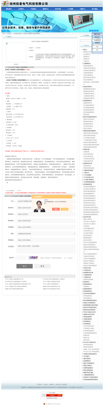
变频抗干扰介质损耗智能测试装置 (14, 289)
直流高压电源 (87, 165)
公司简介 (21, 9)
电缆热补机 (86, 335)
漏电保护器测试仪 (88, 347)
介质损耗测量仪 (40, 192)
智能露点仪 (86, 56)
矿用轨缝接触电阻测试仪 (90, 333)
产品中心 (45, 384)
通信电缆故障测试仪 (88, 110)
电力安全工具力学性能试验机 (91, 351)
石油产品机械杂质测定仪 (90, 254)
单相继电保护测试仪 (88, 98)
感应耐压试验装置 (88, 279)
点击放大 (16, 64)
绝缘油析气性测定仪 (88, 263)
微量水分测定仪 (87, 219)
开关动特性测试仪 (88, 126)
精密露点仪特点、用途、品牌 (91, 52)
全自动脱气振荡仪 (88, 233)
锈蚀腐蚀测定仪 (87, 237)
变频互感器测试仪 (88, 66)
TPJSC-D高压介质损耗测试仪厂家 (14, 279)
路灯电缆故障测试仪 (88, 112)
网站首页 (9, 9)
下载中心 (82, 9)
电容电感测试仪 (87, 296)
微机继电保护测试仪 (88, 91)
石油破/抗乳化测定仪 (89, 256)
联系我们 (64, 384)
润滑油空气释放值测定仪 (90, 265)
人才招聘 (70, 9)
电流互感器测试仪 (88, 75)
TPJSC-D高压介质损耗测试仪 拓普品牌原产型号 (18, 284)
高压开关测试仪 (87, 128)
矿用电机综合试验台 (88, 328)
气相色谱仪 (86, 226)
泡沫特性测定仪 (87, 235)
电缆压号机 (86, 337)
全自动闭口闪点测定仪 (89, 224)
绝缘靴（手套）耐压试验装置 (91, 349)
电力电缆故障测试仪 (88, 105)
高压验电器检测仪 (88, 344)
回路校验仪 (86, 286)
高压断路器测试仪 (88, 124)
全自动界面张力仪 (88, 231)
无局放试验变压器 (88, 161)
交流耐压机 (86, 151)
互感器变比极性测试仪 (89, 70)
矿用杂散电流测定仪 (88, 330)
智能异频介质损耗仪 (60, 192)
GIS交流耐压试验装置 (89, 137)
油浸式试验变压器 (88, 154)
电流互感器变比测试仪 (89, 77)
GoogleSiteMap (79, 387)
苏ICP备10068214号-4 (51, 387)
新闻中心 (46, 9)
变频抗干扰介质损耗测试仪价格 (51, 289)
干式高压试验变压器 (88, 158)
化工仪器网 (72, 387)
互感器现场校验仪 (88, 72)
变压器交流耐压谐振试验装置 (91, 144)
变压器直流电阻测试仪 (89, 186)
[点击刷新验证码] (33, 257)
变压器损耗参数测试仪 (89, 198)
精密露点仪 (86, 59)
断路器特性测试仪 (88, 121)
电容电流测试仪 (87, 298)
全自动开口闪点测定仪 (89, 221)
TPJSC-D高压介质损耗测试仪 (51, 284)
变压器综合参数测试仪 (89, 196)
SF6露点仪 (86, 61)
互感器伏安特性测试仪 (89, 68)
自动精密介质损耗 (50, 192)
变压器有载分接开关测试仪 (90, 207)
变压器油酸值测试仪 (88, 228)
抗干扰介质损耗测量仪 (21, 192)
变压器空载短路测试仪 (89, 191)
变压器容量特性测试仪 (89, 200)
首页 (3, 33)
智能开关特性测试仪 (88, 119)
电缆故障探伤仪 (87, 103)
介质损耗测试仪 (17, 33)
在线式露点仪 (87, 54)
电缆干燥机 (86, 340)
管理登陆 (59, 387)
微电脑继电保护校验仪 (89, 89)
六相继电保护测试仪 (88, 93)
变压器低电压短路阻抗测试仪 (91, 212)
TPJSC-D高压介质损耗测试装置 (51, 281)
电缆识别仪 (86, 114)
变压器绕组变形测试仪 (89, 205)
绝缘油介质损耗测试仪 (89, 244)
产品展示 (33, 9)
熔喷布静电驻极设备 (88, 168)
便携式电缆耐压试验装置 (90, 147)
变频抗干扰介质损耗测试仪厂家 (51, 286)
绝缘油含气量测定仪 (88, 261)
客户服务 (95, 9)
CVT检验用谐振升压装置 (90, 140)
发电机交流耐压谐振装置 (90, 142)
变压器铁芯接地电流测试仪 (90, 210)
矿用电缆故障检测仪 (88, 107)
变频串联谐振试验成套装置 (90, 133)
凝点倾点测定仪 (87, 240)
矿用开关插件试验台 (88, 326)
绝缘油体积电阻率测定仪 (90, 247)
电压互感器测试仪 (88, 79)
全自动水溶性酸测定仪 (89, 258)
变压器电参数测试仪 (88, 193)
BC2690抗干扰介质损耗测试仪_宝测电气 (54, 279)
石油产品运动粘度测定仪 (90, 242)
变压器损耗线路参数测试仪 (90, 214)
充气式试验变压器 (88, 156)
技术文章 (58, 9)
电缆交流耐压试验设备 (89, 135)
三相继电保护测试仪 (88, 96)
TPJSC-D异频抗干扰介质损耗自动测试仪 (16, 286)
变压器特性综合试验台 (89, 203)
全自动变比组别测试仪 (89, 189)
